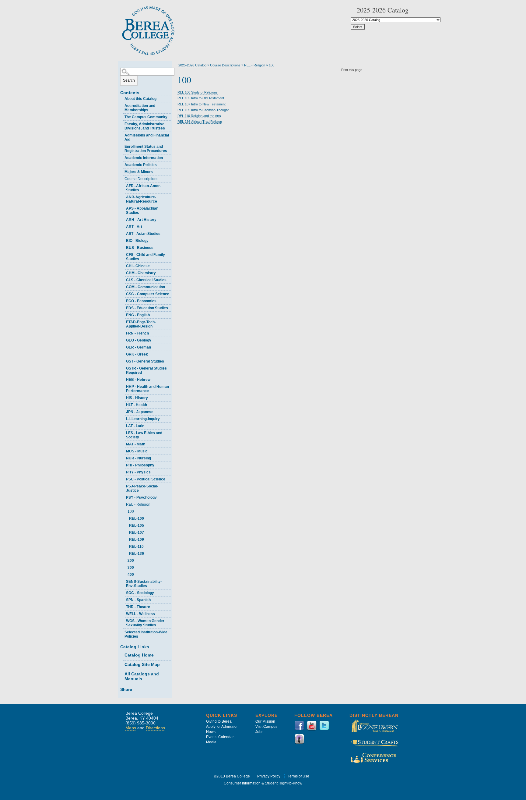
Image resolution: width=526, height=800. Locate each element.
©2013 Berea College (232, 776)
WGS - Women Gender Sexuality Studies (145, 623)
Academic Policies (140, 165)
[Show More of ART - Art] (123, 226)
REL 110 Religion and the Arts (199, 116)
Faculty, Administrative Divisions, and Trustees (144, 126)
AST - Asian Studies (143, 234)
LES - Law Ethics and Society (144, 435)
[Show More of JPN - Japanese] (123, 411)
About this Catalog (140, 99)
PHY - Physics (138, 472)
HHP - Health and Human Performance (147, 388)
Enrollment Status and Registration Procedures (145, 148)
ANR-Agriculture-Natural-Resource (141, 199)
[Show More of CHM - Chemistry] (123, 272)
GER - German (138, 347)
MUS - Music (137, 451)
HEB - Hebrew (138, 379)
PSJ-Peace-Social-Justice (142, 488)
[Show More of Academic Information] (121, 157)
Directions (155, 727)
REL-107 (136, 532)
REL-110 (136, 546)
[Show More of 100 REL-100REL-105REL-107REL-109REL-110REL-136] (124, 510)
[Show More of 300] (124, 566)
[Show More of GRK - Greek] (123, 353)
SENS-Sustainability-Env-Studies (144, 583)
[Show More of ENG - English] (123, 314)
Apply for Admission (222, 726)
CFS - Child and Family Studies (145, 257)
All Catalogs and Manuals (141, 676)
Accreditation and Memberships (139, 108)
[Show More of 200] (124, 559)
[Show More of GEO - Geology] (123, 339)
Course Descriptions (141, 179)
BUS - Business (139, 248)
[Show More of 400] (124, 573)
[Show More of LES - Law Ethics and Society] (123, 432)
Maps (130, 727)
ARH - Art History (141, 220)
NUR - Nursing (138, 458)
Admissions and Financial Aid (146, 137)
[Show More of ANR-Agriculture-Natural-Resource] (123, 196)
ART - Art (134, 227)
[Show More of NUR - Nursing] (123, 457)
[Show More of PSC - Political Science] (123, 478)
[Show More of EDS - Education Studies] (123, 307)
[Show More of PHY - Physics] (123, 471)
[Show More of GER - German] (123, 346)
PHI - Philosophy (140, 465)
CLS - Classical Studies (146, 280)
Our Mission (265, 721)
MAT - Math (135, 444)
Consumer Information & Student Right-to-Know (263, 783)
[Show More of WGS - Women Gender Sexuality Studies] (123, 620)
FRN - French (137, 333)
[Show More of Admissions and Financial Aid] (121, 134)
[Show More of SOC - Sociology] (123, 592)
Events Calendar (220, 737)
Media (211, 742)
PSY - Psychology (141, 497)
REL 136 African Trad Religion (199, 121)
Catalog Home (139, 655)
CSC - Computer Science (147, 294)
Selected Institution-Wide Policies (145, 634)
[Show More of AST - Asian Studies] (123, 233)
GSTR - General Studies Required (146, 370)
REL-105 (136, 525)
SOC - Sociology (140, 593)
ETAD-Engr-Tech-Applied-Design (141, 324)
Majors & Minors (138, 172)
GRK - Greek (137, 354)
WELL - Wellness (140, 614)
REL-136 (136, 553)
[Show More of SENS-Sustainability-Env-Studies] (123, 580)
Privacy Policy (268, 776)
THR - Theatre (138, 607)
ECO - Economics (141, 301)
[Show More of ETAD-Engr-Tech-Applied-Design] (123, 321)
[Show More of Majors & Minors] (121, 171)
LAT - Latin (135, 426)
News (211, 732)
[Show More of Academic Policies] (121, 164)
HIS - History (137, 398)
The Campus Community (145, 117)
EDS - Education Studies (147, 308)
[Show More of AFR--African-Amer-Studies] (123, 185)
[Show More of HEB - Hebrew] (123, 378)
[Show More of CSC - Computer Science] (123, 293)
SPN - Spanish (138, 600)
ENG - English (138, 315)
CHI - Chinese (138, 266)
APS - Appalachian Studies (142, 210)
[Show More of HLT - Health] (123, 404)
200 (131, 560)
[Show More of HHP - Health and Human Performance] (123, 385)
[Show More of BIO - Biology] (123, 240)
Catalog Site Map (142, 664)
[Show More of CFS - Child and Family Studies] (123, 254)
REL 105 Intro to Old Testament (200, 98)
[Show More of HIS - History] (123, 397)
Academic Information (143, 158)
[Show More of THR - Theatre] (123, 606)
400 (131, 574)
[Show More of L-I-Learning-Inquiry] (123, 418)
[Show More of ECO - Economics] (123, 300)
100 (131, 511)
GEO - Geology (138, 340)
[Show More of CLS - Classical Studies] (123, 279)
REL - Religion (138, 504)
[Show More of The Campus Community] (121, 116)
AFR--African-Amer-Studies (143, 188)
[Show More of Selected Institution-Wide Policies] (121, 631)
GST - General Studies (145, 361)
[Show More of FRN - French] (123, 332)
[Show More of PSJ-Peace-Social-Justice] (123, 485)
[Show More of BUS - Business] (123, 247)
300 (131, 567)
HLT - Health (136, 405)
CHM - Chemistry (141, 273)
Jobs (259, 732)
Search (129, 80)
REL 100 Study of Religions (197, 92)
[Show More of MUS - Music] (123, 450)
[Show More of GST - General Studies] (123, 360)
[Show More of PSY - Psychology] (123, 496)
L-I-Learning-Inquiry (143, 419)
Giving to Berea (219, 721)
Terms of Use (298, 776)
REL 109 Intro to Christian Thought (203, 110)
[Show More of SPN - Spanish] (123, 599)
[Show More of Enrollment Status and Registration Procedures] (121, 145)
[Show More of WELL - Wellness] (123, 613)
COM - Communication (145, 287)
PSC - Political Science (145, 479)
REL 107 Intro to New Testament (201, 104)
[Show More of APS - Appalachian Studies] (123, 207)
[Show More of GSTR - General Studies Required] (123, 367)
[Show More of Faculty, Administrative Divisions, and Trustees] (121, 123)
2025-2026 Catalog (192, 65)
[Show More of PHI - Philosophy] (123, 464)
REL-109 (136, 539)
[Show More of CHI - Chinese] (123, 265)
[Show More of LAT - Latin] (123, 425)
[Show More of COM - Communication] (123, 286)
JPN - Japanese (139, 412)
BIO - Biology (137, 241)
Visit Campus (266, 726)
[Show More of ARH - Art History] (123, 219)
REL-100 (136, 518)
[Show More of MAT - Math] (123, 443)
